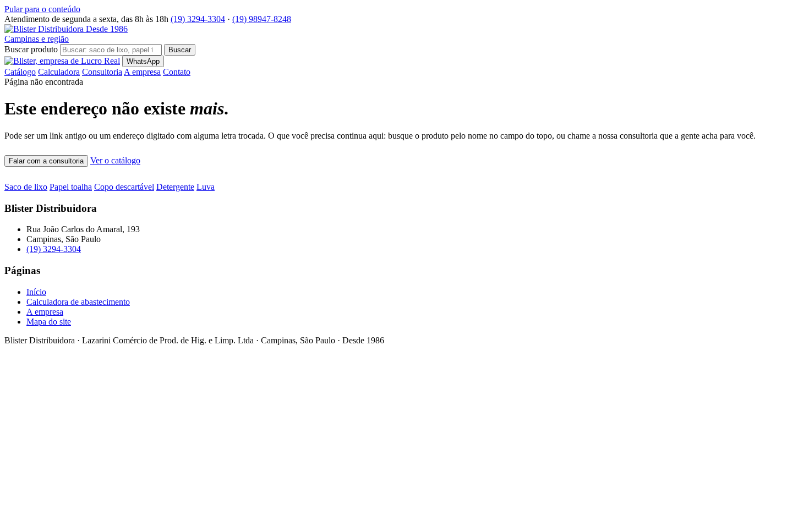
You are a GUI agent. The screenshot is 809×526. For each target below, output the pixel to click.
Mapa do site (48, 321)
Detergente (175, 186)
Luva (205, 186)
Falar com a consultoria (46, 161)
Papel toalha (71, 186)
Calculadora (59, 71)
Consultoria (102, 71)
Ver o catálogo (115, 160)
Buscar (179, 50)
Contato (176, 71)
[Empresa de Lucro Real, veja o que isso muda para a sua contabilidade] (62, 60)
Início (36, 292)
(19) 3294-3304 (198, 19)
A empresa (142, 71)
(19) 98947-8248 (261, 19)
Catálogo (20, 71)
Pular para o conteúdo (42, 9)
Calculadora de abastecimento (78, 301)
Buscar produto (31, 49)
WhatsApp (143, 61)
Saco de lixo (25, 186)
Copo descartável (124, 186)
